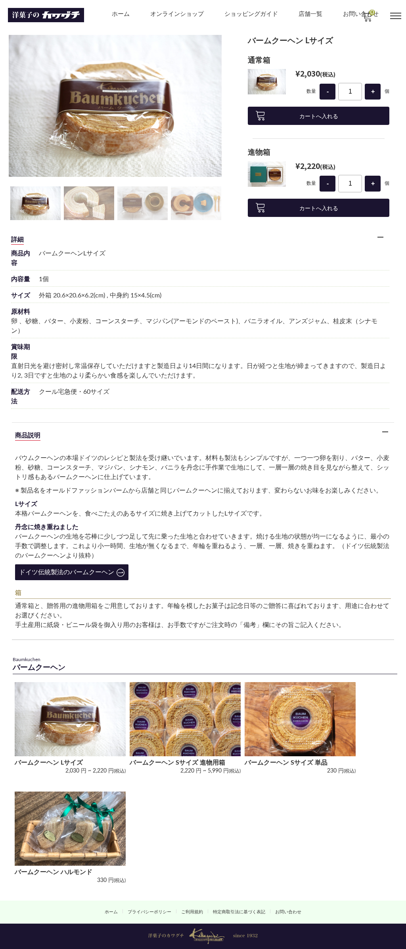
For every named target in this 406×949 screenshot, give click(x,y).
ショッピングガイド (251, 14)
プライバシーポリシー (149, 912)
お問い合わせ (288, 912)
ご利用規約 (192, 912)
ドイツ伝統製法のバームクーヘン (66, 572)
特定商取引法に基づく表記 (239, 912)
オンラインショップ (177, 14)
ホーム (121, 14)
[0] (366, 19)
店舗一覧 (310, 14)
